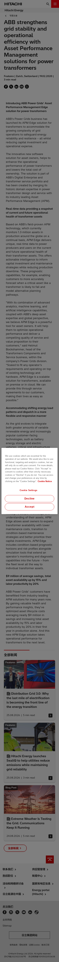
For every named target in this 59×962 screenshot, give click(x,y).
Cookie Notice (45, 481)
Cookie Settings (28, 490)
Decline (29, 498)
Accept (29, 506)
